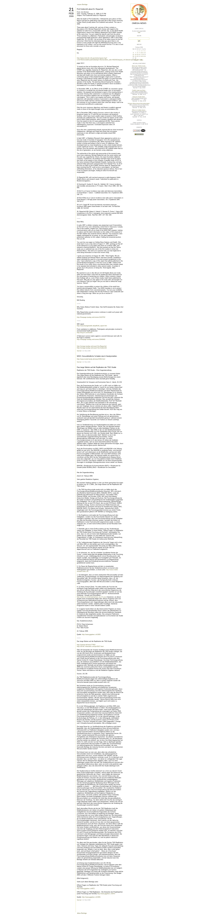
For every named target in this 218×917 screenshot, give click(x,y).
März (141, 60)
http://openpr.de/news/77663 (86, 645)
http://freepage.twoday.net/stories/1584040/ (91, 339)
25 (143, 56)
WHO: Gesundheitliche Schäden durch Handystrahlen (97, 356)
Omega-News (139, 23)
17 (141, 54)
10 (141, 52)
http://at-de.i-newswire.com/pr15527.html (90, 646)
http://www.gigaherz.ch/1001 (91, 897)
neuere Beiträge (82, 4)
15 (137, 54)
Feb (71, 13)
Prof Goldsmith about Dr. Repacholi (90, 9)
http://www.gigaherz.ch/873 (106, 893)
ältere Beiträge (82, 913)
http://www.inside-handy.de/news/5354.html (91, 359)
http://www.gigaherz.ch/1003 (91, 634)
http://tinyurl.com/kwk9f (84, 332)
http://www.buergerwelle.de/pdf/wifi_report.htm (92, 326)
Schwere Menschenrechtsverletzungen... (139, 103)
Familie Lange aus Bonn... (139, 90)
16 (139, 54)
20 (133, 56)
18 (143, 54)
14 (135, 54)
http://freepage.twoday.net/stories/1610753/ (91, 317)
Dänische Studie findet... (139, 97)
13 (133, 54)
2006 (71, 16)
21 (71, 9)
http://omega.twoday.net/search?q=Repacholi (92, 346)
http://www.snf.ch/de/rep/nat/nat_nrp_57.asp (91, 597)
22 (137, 56)
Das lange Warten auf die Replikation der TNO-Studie (96, 367)
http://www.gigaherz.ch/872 (86, 888)
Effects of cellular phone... (139, 110)
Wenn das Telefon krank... (139, 66)
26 (145, 56)
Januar (136, 60)
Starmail (79, 350)
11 (143, 52)
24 (141, 56)
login (139, 32)
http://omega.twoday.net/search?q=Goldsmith (92, 348)
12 (145, 52)
